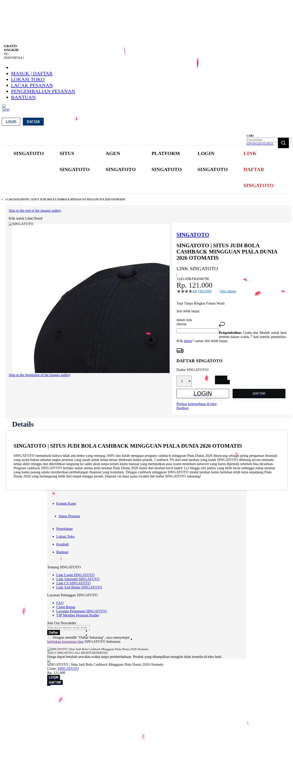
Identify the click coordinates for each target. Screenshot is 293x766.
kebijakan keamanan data (65, 641)
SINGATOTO (68, 669)
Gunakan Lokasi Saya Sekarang (25, 701)
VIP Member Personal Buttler (77, 615)
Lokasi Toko (28, 79)
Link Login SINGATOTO (75, 575)
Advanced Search (259, 143)
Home (9, 199)
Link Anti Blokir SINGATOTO (79, 587)
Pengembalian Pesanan (43, 91)
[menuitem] (29, 153)
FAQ (60, 603)
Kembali (62, 544)
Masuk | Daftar (32, 73)
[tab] (23, 424)
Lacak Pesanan (32, 85)
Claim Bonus (65, 607)
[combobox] (268, 140)
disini (188, 341)
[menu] (128, 169)
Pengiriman (64, 529)
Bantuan (23, 97)
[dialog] (146, 694)
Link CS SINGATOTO (73, 583)
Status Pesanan (69, 516)
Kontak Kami (66, 503)
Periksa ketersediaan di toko (196, 404)
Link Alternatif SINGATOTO (78, 579)
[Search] (283, 143)
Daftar (33, 121)
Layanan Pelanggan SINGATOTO (81, 611)
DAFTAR (222, 382)
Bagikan (182, 408)
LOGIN (221, 377)
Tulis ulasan (227, 291)
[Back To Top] (48, 685)
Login (11, 121)
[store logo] (6, 110)
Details (23, 424)
